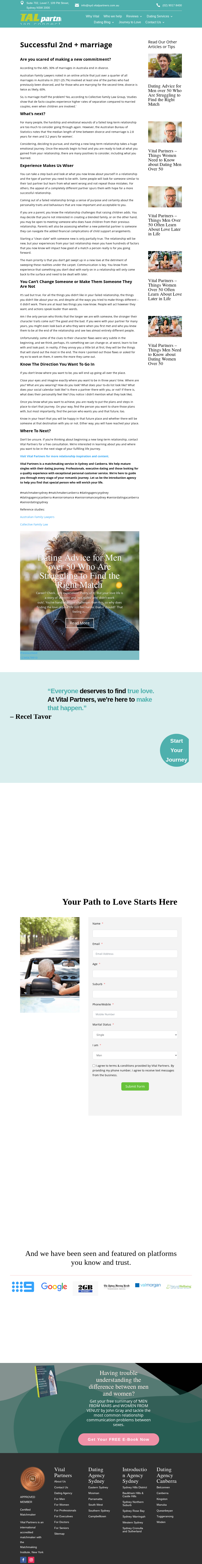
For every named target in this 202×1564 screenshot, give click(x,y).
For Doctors (61, 1522)
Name (96, 923)
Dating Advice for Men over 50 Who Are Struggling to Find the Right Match (79, 570)
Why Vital (92, 16)
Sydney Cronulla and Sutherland (133, 1530)
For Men (59, 1499)
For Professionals (65, 1510)
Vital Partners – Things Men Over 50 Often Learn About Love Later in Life (164, 224)
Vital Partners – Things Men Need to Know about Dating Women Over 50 (164, 354)
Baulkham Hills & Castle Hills (133, 1494)
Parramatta (95, 1499)
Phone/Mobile (102, 1004)
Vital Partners (63, 1472)
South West (95, 1504)
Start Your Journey (176, 750)
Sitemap (59, 1533)
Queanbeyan (165, 1510)
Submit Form (135, 1086)
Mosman (93, 1493)
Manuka (162, 1504)
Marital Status (102, 1024)
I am (95, 1045)
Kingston (162, 1499)
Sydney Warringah (134, 1516)
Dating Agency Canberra (167, 1475)
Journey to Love (130, 22)
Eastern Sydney (98, 1487)
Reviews (132, 16)
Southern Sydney (99, 1510)
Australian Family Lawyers (37, 517)
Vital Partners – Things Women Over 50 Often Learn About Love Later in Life (165, 289)
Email (96, 944)
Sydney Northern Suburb (133, 1503)
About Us (60, 1481)
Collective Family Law (34, 524)
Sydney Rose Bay (134, 1510)
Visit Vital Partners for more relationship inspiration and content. (64, 456)
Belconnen (163, 1487)
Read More (80, 623)
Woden (161, 1522)
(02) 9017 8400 (172, 5)
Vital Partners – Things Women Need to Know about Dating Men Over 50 (164, 160)
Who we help (113, 16)
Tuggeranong (165, 1516)
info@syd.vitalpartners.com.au (100, 5)
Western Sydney (133, 1522)
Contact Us (153, 22)
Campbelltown (97, 1516)
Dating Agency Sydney (96, 1475)
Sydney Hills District (135, 1487)
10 (35, 658)
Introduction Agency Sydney (135, 1475)
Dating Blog (102, 22)
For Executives (63, 1516)
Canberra (162, 1493)
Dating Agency (63, 1493)
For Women (61, 1504)
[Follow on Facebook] (23, 1560)
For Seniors (61, 1528)
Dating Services (158, 16)
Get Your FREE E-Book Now (119, 1439)
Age (95, 964)
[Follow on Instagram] (31, 1560)
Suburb (97, 984)
